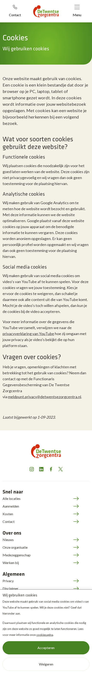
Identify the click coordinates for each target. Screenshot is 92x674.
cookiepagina (44, 634)
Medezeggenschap (17, 555)
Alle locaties (12, 498)
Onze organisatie (15, 547)
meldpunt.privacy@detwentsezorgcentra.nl (44, 396)
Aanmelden (11, 506)
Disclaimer (10, 588)
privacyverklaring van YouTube (28, 333)
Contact (9, 521)
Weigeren (46, 664)
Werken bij (11, 563)
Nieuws (8, 540)
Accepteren (46, 648)
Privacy (8, 581)
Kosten (8, 514)
